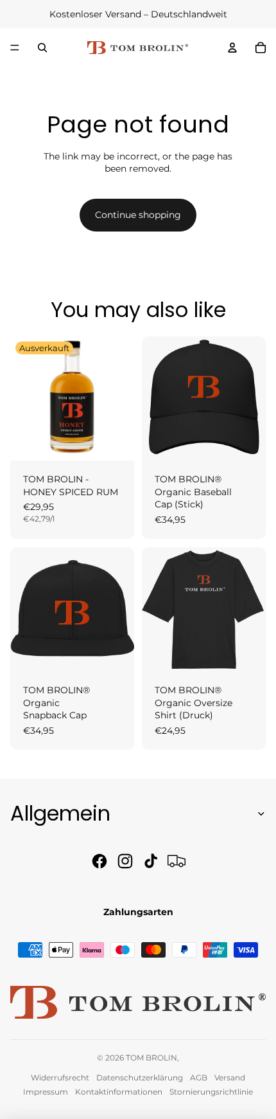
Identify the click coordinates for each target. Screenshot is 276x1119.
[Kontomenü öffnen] (232, 47)
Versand (229, 1077)
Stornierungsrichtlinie (211, 1091)
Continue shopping (138, 215)
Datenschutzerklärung (139, 1077)
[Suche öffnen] (42, 47)
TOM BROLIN (151, 1057)
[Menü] (15, 47)
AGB (198, 1077)
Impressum (45, 1091)
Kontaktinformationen (118, 1091)
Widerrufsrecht (60, 1077)
